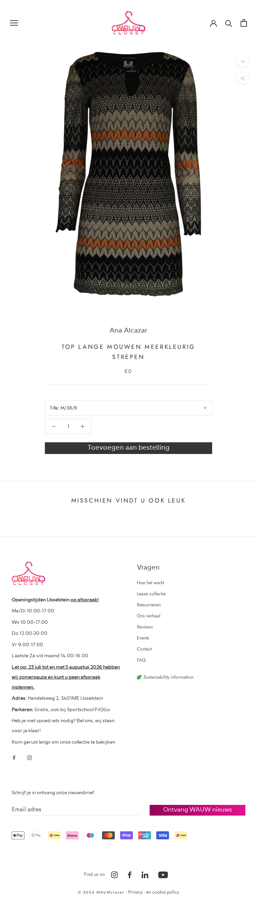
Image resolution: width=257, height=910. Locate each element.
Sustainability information (167, 677)
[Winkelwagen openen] (244, 23)
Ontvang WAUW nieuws (197, 809)
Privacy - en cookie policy (153, 892)
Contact (144, 649)
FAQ (141, 660)
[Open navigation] (14, 22)
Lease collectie (151, 593)
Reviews (145, 626)
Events (143, 637)
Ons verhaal (148, 615)
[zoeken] (228, 22)
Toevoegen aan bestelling (128, 447)
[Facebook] (14, 757)
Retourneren (149, 604)
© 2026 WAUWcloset (102, 892)
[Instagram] (29, 757)
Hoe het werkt (150, 582)
